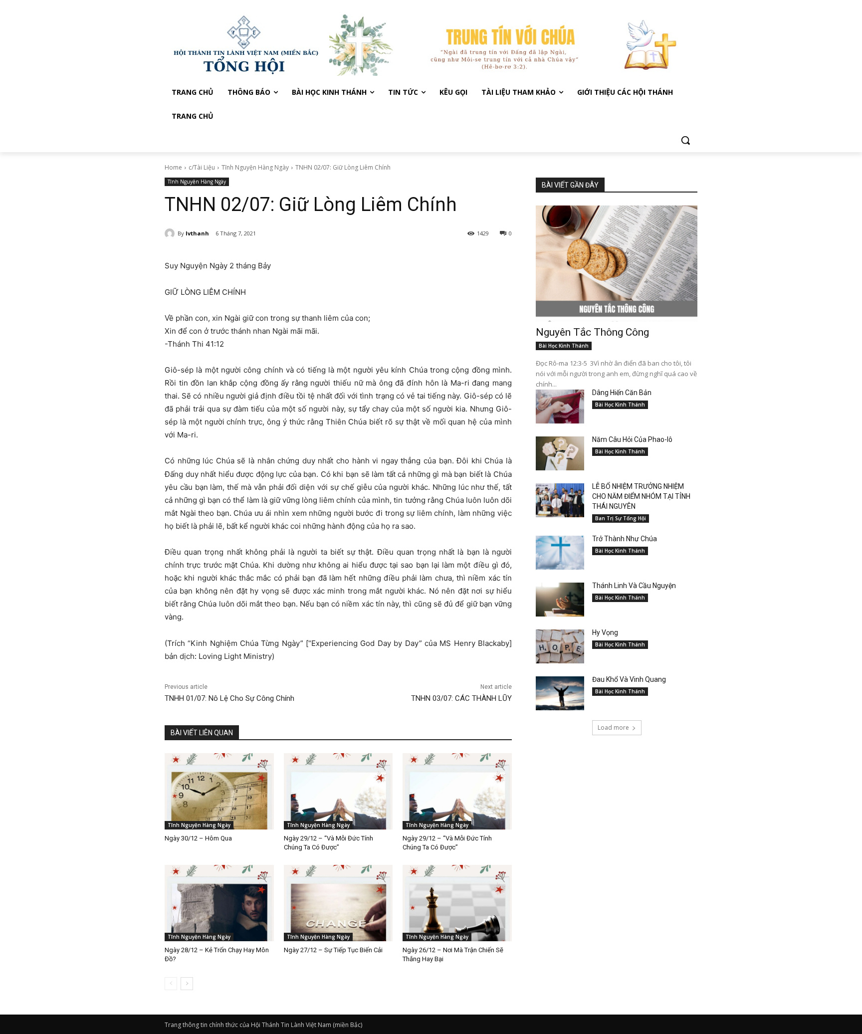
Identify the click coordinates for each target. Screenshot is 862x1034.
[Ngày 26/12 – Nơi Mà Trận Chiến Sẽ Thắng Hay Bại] (457, 903)
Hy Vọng (606, 632)
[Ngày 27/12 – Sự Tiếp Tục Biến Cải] (338, 903)
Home (173, 167)
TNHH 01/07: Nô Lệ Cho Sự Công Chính (229, 698)
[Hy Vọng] (560, 646)
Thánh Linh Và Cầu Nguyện (634, 586)
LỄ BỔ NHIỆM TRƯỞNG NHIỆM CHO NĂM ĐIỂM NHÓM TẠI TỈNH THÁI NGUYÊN (641, 496)
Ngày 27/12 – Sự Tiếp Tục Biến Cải (333, 950)
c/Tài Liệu (202, 167)
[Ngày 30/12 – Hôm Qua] (219, 791)
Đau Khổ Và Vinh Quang (629, 679)
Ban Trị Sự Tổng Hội (620, 518)
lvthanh (197, 233)
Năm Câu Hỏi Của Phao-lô (632, 439)
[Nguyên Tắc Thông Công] (616, 264)
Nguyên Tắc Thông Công (592, 332)
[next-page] (187, 983)
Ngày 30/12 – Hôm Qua (198, 838)
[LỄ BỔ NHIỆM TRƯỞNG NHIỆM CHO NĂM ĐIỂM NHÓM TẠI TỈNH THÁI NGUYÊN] (560, 500)
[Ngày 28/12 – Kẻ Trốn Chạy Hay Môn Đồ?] (219, 903)
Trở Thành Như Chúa (624, 539)
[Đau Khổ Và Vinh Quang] (560, 693)
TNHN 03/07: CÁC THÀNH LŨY (461, 698)
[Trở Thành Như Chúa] (560, 553)
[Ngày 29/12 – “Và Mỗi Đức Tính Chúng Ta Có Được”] (338, 791)
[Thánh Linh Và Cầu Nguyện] (560, 600)
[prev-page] (171, 983)
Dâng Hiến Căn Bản (621, 393)
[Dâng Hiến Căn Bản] (560, 406)
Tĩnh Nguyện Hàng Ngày (255, 167)
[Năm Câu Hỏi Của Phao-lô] (560, 453)
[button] (685, 140)
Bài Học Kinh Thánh (564, 345)
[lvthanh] (171, 233)
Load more (613, 727)
